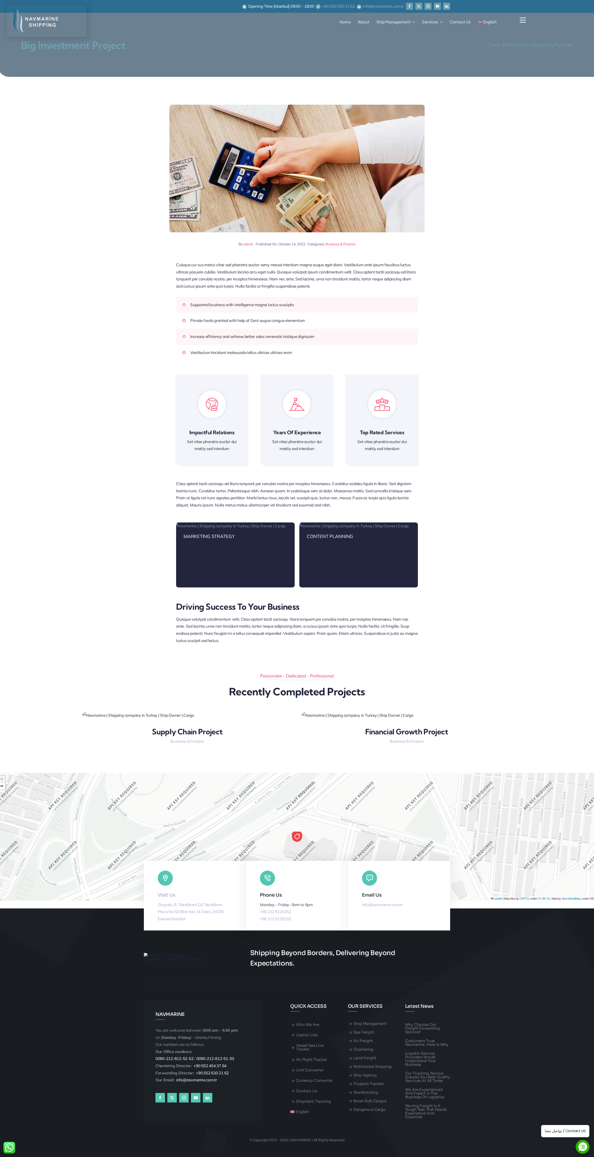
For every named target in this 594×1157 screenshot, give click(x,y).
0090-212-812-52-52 (174, 1058)
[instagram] (428, 6)
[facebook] (409, 6)
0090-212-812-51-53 (215, 1058)
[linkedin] (446, 6)
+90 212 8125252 (275, 911)
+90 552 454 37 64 (210, 1065)
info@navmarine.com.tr (383, 6)
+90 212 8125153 (275, 918)
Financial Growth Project (406, 731)
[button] (297, 837)
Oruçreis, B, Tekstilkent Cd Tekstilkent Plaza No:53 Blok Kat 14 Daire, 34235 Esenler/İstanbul (191, 911)
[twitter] (418, 6)
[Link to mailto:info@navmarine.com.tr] (369, 878)
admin (248, 244)
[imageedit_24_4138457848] (36, 8)
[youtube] (437, 6)
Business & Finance (340, 244)
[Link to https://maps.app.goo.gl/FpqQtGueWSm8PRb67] (165, 878)
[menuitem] (487, 22)
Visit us (166, 895)
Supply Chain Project (187, 731)
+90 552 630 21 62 (338, 6)
